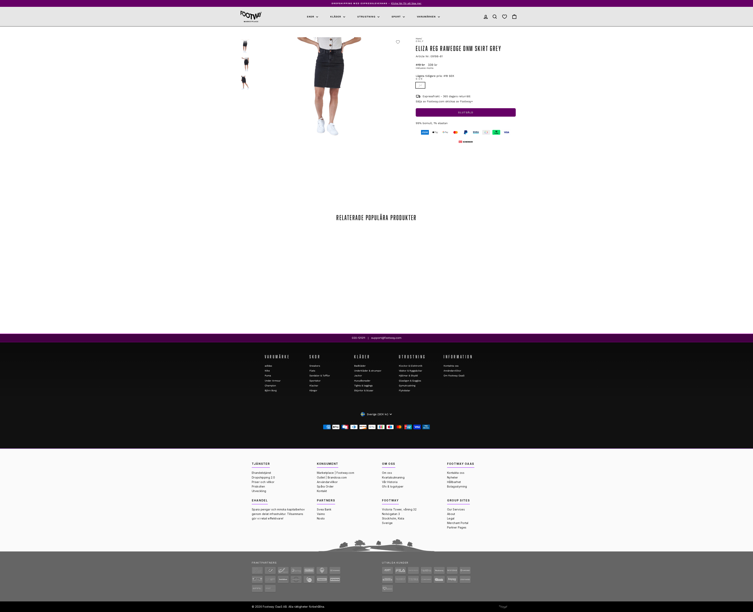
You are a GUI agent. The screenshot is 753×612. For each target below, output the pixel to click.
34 (420, 85)
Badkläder (360, 365)
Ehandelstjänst (261, 472)
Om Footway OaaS (454, 375)
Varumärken (427, 16)
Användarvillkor (452, 370)
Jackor (358, 375)
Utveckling (259, 491)
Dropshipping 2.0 (263, 477)
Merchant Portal (457, 523)
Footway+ (466, 101)
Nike (267, 370)
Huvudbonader (362, 380)
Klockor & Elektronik (410, 365)
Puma (268, 375)
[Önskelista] (504, 16)
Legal (451, 518)
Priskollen (258, 486)
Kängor (313, 390)
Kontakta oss (451, 365)
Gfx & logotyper (393, 486)
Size (419, 79)
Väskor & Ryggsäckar (410, 370)
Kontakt (322, 491)
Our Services (456, 509)
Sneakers (314, 365)
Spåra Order (325, 486)
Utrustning (366, 16)
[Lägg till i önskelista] (398, 42)
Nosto (321, 518)
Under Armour (273, 380)
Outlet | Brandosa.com (332, 477)
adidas (268, 365)
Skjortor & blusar (363, 390)
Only (420, 41)
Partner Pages (456, 527)
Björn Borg (270, 390)
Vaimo (321, 514)
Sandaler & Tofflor (319, 375)
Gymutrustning (407, 385)
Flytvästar (404, 390)
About (451, 514)
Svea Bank (324, 509)
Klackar (313, 385)
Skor (311, 16)
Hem (418, 38)
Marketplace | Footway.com (335, 472)
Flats (312, 370)
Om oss (387, 472)
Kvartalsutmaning (393, 477)
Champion (270, 385)
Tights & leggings (363, 385)
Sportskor (315, 380)
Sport (397, 16)
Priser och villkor (263, 482)
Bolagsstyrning (457, 486)
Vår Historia (389, 482)
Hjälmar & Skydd (408, 375)
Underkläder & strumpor (367, 370)
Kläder (336, 16)
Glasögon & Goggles (410, 380)
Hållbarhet (454, 482)
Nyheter (452, 477)
